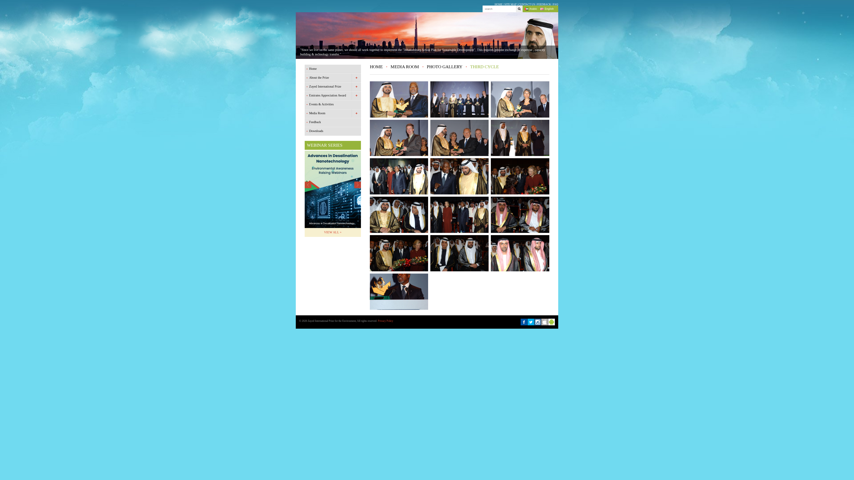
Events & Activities (321, 104)
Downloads (316, 131)
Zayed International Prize (325, 86)
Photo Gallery (444, 66)
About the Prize (319, 77)
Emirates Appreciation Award (327, 95)
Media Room (317, 113)
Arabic (533, 8)
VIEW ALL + (333, 232)
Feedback (315, 122)
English (549, 8)
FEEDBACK (544, 4)
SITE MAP (510, 4)
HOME (499, 4)
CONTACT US (526, 4)
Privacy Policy (385, 320)
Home (313, 68)
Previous (308, 185)
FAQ (555, 4)
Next (357, 185)
